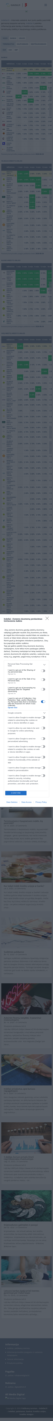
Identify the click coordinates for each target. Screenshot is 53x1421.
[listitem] (26, 665)
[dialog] (26, 710)
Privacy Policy (41, 802)
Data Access (26, 802)
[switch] (43, 671)
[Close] (48, 619)
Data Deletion (11, 802)
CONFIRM (16, 793)
